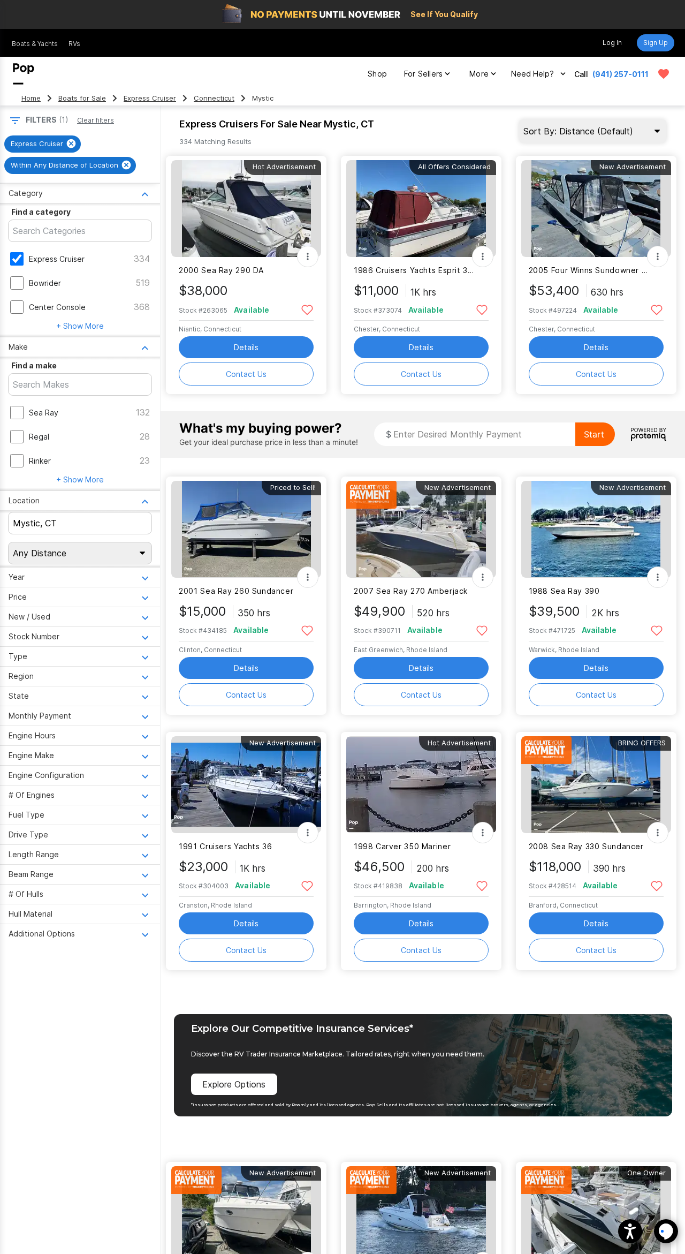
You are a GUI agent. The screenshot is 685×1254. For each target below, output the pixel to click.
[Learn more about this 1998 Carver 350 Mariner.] (421, 784)
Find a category (41, 211)
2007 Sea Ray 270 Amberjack (411, 590)
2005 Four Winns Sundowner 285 (589, 270)
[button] (630, 1231)
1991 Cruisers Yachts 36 (225, 846)
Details (246, 347)
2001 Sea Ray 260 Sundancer (236, 590)
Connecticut (214, 98)
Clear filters (95, 120)
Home (31, 98)
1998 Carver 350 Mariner (402, 846)
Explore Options (233, 1084)
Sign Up (655, 43)
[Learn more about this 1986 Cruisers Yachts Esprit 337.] (421, 208)
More (479, 73)
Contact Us (246, 374)
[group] (42, 144)
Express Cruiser (150, 98)
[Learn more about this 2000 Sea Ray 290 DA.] (246, 208)
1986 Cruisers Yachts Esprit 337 (414, 270)
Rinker (40, 460)
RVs (74, 44)
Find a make (34, 365)
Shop (377, 73)
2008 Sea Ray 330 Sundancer (586, 846)
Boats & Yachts (35, 44)
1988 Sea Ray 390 (564, 590)
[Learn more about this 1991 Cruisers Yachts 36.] (246, 784)
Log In (612, 43)
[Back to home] (23, 74)
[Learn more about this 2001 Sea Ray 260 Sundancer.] (246, 529)
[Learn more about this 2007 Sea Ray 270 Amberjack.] (421, 529)
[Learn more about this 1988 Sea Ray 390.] (596, 529)
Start (594, 434)
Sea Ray (43, 412)
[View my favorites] (664, 74)
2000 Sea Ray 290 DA (221, 270)
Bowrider (45, 283)
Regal (39, 436)
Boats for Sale (82, 98)
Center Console (57, 307)
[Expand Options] (307, 256)
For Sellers (423, 73)
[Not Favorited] (307, 309)
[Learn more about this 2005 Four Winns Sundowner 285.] (596, 208)
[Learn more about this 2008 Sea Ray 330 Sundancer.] (596, 784)
